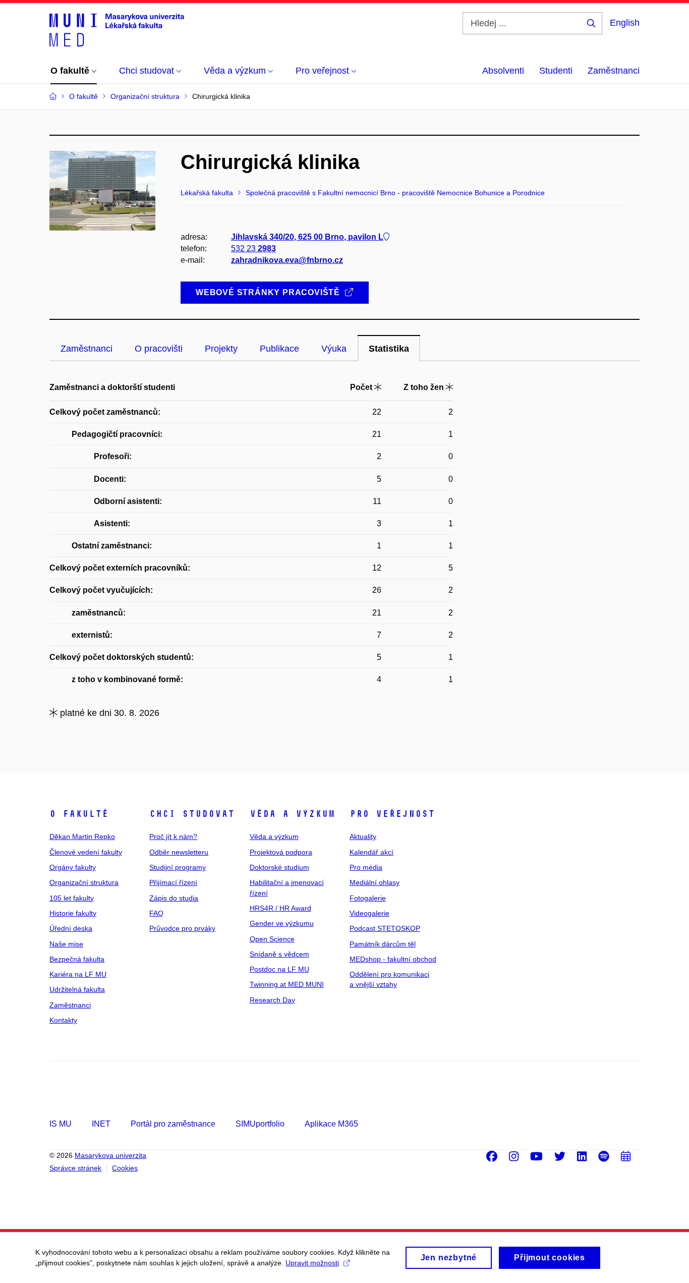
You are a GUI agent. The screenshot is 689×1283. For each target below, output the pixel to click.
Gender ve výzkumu (282, 923)
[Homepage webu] (116, 29)
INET (101, 1124)
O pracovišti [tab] (159, 349)
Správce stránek (75, 1168)
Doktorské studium (279, 867)
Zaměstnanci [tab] (86, 349)
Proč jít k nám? (173, 836)
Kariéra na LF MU (77, 974)
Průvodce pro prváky (182, 928)
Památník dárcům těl (383, 944)
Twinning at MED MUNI (287, 984)
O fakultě (78, 813)
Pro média (366, 867)
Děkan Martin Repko (82, 836)
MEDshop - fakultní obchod (393, 959)
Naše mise (66, 944)
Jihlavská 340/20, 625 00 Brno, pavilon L (307, 237)
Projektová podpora (281, 852)
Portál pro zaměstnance (173, 1124)
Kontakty (63, 1020)
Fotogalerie (368, 898)
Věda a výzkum (292, 813)
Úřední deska (70, 928)
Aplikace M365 (331, 1124)
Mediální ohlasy (374, 882)
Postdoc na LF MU (279, 969)
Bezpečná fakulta (76, 959)
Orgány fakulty (72, 867)
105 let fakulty (71, 898)
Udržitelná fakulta (77, 989)
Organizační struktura (84, 882)
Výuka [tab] (334, 349)
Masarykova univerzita (110, 1155)
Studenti (555, 71)
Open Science (272, 939)
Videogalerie (369, 913)
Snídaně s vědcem (279, 954)
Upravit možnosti (312, 1263)
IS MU (60, 1124)
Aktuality (363, 836)
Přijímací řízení (173, 882)
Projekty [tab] (221, 349)
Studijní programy (177, 867)
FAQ (156, 913)
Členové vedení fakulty (85, 852)
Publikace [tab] (279, 349)
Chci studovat (192, 813)
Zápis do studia (173, 898)
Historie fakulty (72, 913)
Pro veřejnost (392, 813)
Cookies (125, 1168)
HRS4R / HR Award (280, 908)
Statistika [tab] (389, 349)
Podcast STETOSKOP (385, 928)
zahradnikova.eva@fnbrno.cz (287, 260)
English (625, 23)
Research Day (272, 1000)
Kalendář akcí (371, 852)
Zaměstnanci (614, 71)
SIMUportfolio (260, 1124)
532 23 (253, 248)
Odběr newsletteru (178, 852)
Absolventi (503, 71)
